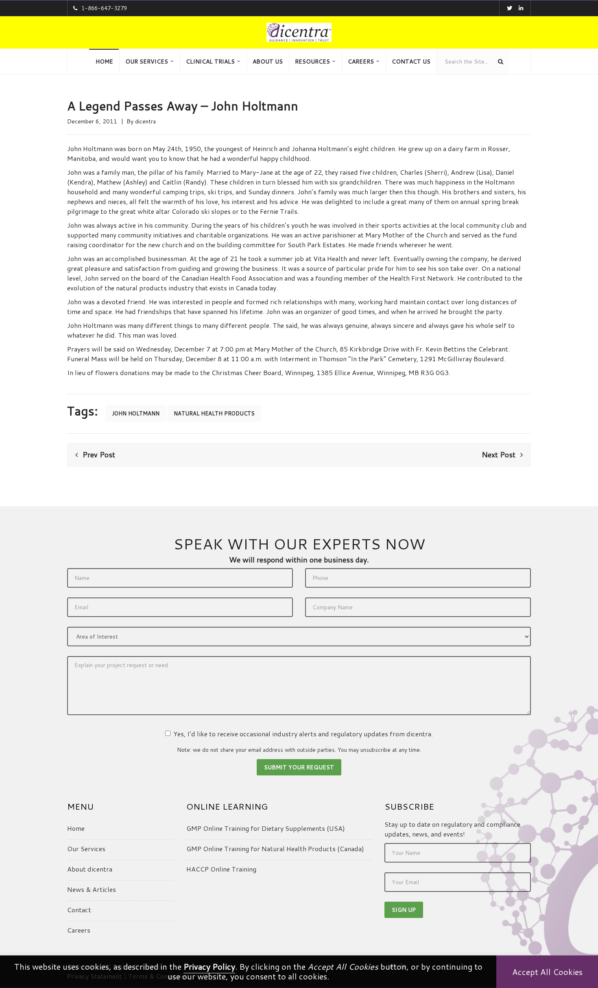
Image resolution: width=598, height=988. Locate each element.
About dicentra (89, 869)
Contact (79, 909)
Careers (78, 930)
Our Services (86, 848)
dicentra (145, 121)
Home (76, 828)
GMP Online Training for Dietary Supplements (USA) (265, 828)
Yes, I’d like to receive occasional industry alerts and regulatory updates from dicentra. (303, 733)
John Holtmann (135, 413)
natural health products (214, 413)
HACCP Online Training (221, 869)
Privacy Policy (209, 966)
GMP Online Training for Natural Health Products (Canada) (275, 848)
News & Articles (91, 889)
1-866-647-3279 (104, 8)
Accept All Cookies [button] (547, 971)
